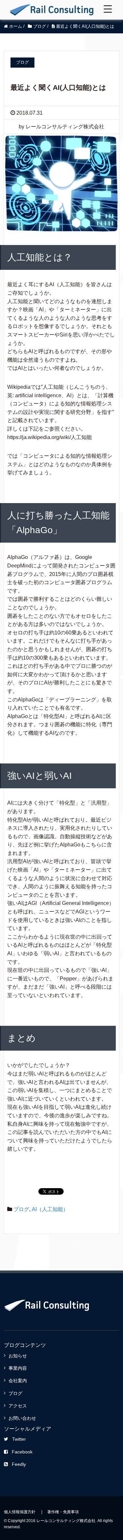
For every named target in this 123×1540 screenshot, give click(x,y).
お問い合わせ (22, 1418)
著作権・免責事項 (63, 1512)
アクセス (18, 1405)
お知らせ (18, 1355)
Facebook (22, 1451)
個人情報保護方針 (19, 1512)
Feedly (19, 1464)
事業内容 (18, 1368)
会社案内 (18, 1380)
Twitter (19, 1439)
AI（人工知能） (50, 1209)
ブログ (21, 1209)
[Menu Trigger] (108, 9)
